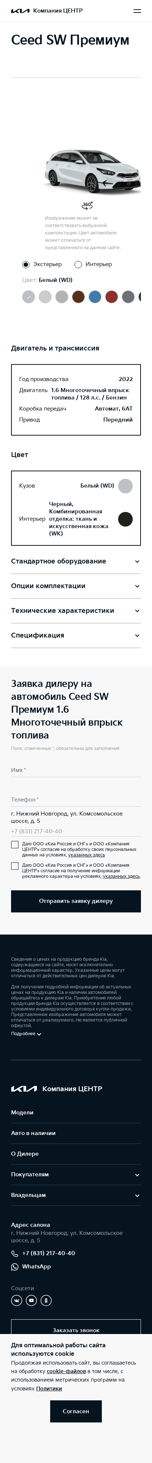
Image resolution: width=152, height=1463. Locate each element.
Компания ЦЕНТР (58, 10)
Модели (22, 1112)
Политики (49, 1389)
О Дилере (25, 1154)
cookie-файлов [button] (66, 1371)
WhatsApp (36, 1266)
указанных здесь (86, 855)
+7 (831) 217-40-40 (36, 831)
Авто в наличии (33, 1133)
